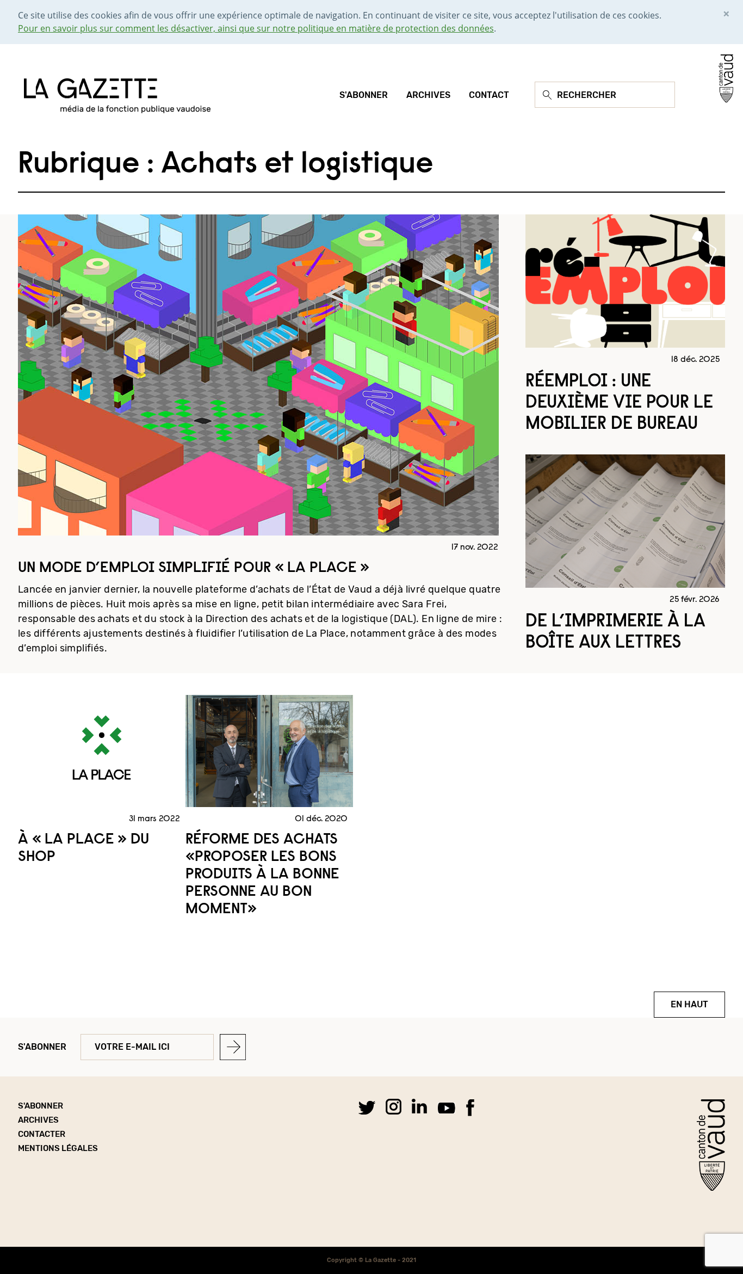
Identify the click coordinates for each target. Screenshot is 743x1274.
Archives (38, 1120)
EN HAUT (689, 1004)
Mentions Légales (58, 1148)
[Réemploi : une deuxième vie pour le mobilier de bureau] (625, 280)
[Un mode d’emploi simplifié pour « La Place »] (258, 374)
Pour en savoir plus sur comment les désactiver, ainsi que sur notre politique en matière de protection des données (256, 28)
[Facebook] (470, 1106)
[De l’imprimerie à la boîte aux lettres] (625, 520)
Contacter (41, 1134)
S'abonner (42, 1047)
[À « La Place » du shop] (101, 750)
